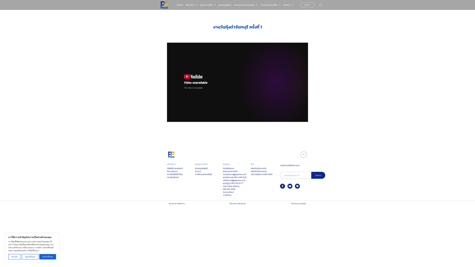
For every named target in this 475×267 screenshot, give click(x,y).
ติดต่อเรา (287, 4)
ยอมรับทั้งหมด (47, 257)
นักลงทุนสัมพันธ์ (224, 4)
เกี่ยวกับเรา (190, 4)
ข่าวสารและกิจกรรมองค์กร (244, 4)
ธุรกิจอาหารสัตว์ (206, 4)
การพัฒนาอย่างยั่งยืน (269, 4)
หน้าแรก (180, 4)
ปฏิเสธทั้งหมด (30, 257)
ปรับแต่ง (14, 257)
